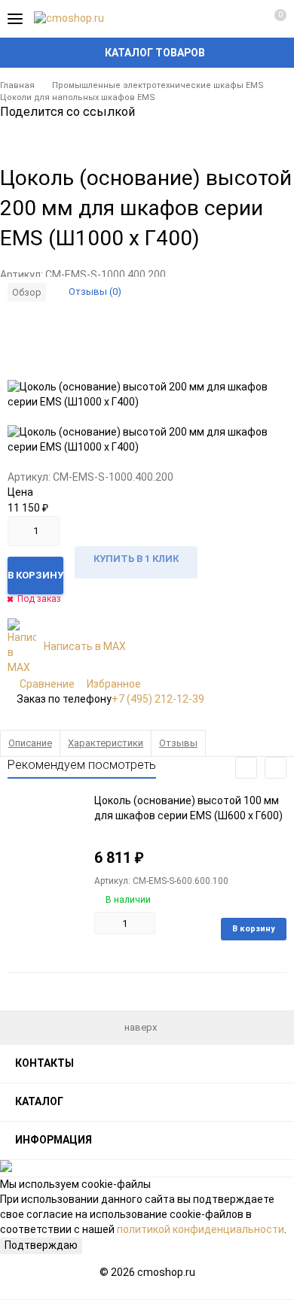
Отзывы (178, 743)
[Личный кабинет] (245, 19)
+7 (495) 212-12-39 (158, 699)
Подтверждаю (41, 1245)
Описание (30, 743)
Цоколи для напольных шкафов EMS (77, 97)
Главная (17, 85)
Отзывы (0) (95, 291)
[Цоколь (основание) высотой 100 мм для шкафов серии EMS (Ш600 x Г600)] (45, 841)
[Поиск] (219, 19)
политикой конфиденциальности (200, 1229)
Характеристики (105, 743)
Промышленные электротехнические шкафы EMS (158, 85)
